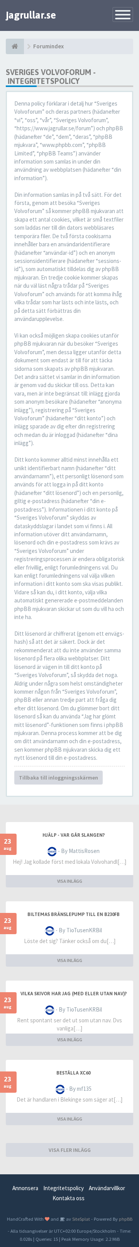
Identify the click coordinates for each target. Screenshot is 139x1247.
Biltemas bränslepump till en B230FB (73, 914)
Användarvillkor (107, 1188)
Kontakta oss (69, 1198)
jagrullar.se (31, 15)
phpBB (125, 1219)
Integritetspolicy (63, 1188)
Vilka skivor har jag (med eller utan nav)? (73, 993)
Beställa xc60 (73, 1073)
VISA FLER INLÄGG (70, 1149)
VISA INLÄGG (69, 881)
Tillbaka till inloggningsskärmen (58, 777)
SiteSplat (80, 1219)
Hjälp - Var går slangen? (73, 835)
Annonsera (25, 1188)
